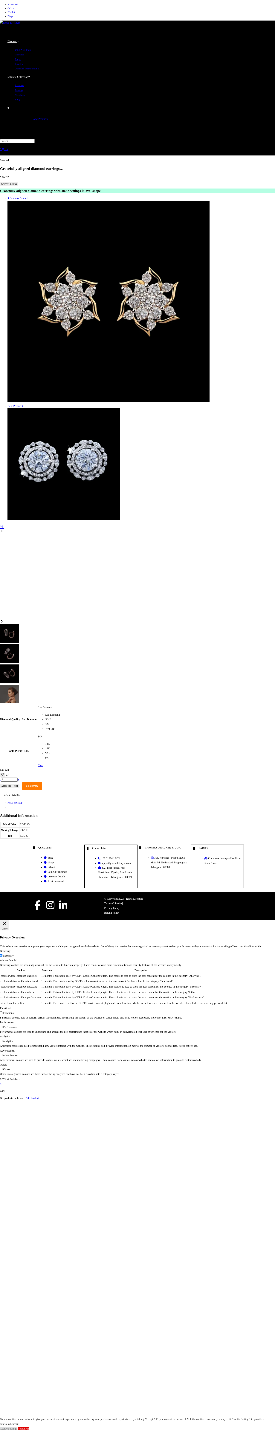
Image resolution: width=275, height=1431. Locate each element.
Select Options (9, 184)
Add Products (40, 119)
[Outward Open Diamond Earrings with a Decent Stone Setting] (108, 401)
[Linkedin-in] (63, 905)
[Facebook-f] (37, 905)
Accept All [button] (23, 1428)
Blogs (10, 16)
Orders (10, 8)
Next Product (14, 406)
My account (12, 4)
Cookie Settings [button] (8, 1428)
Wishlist (11, 12)
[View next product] (23, 406)
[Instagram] (50, 905)
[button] (10, 795)
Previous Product (19, 198)
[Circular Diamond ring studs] (63, 519)
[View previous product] (8, 198)
